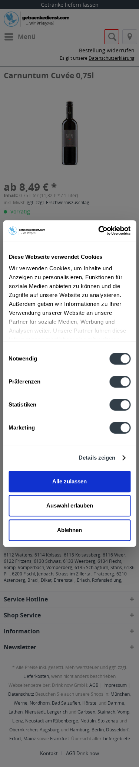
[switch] (119, 382)
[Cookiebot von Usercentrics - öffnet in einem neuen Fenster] (98, 230)
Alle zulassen (69, 481)
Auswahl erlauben (69, 505)
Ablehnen (69, 530)
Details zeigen (97, 457)
